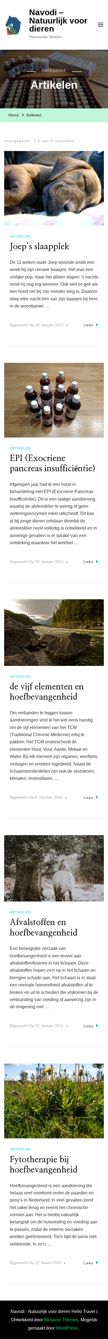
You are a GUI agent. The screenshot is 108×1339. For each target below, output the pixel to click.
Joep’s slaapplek (40, 247)
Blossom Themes (61, 1319)
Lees (88, 325)
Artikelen (20, 236)
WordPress (67, 1328)
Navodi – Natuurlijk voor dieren (58, 20)
